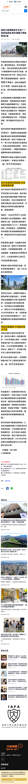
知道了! (14, 779)
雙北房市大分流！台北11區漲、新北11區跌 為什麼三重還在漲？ (14, 551)
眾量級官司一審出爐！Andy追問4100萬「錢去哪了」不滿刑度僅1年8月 (17, 657)
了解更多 (11, 776)
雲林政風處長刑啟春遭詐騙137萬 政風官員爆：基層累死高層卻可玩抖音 (17, 697)
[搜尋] (25, 10)
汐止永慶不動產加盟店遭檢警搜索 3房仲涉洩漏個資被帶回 (14, 606)
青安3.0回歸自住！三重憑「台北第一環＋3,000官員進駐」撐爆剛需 (14, 578)
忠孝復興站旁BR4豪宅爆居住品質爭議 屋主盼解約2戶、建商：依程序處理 (14, 521)
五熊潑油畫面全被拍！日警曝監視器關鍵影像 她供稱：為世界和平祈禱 (17, 673)
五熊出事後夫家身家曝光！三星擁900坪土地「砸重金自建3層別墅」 (17, 688)
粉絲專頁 (18, 2)
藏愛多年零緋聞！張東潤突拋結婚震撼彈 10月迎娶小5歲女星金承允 (17, 664)
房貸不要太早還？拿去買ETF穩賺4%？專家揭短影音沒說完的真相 (14, 635)
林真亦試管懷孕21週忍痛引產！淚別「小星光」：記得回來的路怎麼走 (17, 681)
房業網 (11, 2)
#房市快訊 (7, 481)
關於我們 (3, 768)
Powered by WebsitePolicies (7, 781)
